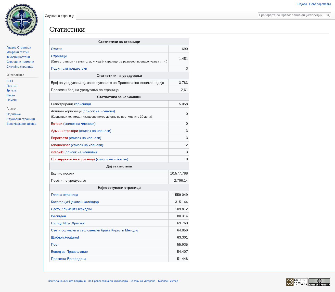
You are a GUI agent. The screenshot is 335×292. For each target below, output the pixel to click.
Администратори (64, 131)
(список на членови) (99, 111)
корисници (82, 104)
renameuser (60, 145)
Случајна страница (20, 66)
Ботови (56, 124)
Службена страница (59, 16)
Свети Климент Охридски (71, 209)
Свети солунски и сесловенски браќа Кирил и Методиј (94, 230)
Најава (302, 4)
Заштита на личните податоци (67, 280)
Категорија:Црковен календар (75, 202)
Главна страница (64, 195)
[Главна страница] (21, 19)
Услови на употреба (142, 280)
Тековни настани (18, 57)
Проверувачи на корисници (73, 159)
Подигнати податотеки (69, 68)
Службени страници (21, 119)
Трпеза (11, 90)
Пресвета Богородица (68, 259)
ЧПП (10, 81)
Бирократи (59, 138)
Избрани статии (18, 52)
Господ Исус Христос (68, 223)
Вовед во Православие (69, 252)
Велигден (58, 216)
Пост (55, 244)
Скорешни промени (20, 61)
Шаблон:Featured (65, 237)
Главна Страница (19, 47)
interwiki (57, 152)
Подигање (14, 114)
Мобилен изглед (168, 280)
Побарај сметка (320, 4)
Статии (56, 49)
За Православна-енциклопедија (108, 280)
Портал (12, 86)
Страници (59, 56)
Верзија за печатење (21, 124)
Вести (11, 95)
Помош (12, 100)
